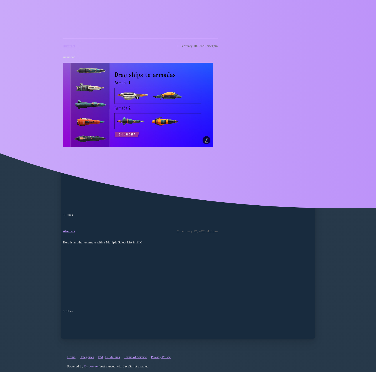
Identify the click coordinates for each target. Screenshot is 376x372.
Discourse (91, 366)
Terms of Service (135, 357)
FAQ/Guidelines (109, 357)
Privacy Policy (161, 357)
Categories (87, 357)
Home (71, 357)
